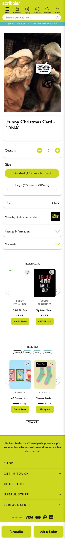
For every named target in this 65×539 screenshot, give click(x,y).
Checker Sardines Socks (48, 398)
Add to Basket (20, 409)
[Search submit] (57, 17)
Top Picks (47, 352)
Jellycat (37, 352)
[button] (32, 463)
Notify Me (45, 409)
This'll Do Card (20, 310)
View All (32, 422)
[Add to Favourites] (27, 272)
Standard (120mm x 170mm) (32, 173)
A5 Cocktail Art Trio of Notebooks (28, 398)
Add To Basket (20, 321)
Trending (17, 352)
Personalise (16, 531)
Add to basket (48, 531)
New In (27, 352)
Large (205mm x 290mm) (32, 185)
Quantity (10, 150)
